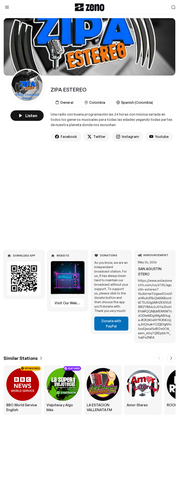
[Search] (173, 7)
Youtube (162, 136)
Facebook (69, 136)
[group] (89, 390)
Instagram (130, 136)
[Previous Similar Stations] (159, 358)
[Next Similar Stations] (171, 358)
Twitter (99, 136)
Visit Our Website (69, 303)
